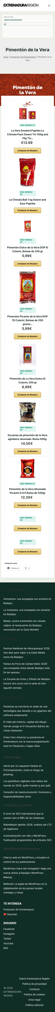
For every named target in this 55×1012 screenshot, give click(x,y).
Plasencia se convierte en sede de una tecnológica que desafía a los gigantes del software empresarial (27, 711)
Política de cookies (34, 994)
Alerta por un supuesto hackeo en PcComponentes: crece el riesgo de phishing (23, 770)
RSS (5, 948)
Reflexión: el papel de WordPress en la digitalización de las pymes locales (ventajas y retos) (25, 888)
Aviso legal (34, 999)
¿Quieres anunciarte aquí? (13, 19)
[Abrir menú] (49, 5)
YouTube (8, 943)
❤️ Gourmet (10, 914)
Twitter (7, 938)
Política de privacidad (34, 983)
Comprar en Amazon (27, 150)
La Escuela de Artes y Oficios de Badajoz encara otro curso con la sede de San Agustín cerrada (26, 683)
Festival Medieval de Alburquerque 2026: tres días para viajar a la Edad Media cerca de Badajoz (26, 652)
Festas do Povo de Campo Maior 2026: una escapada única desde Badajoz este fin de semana (26, 668)
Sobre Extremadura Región (34, 978)
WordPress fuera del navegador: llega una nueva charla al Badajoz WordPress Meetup (27, 873)
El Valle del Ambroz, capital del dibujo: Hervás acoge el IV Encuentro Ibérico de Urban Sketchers (26, 726)
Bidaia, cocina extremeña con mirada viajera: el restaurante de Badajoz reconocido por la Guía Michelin (24, 625)
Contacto (34, 989)
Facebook (9, 929)
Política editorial (34, 1005)
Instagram (9, 933)
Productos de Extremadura (18, 909)
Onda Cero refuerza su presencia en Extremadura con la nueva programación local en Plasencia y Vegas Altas (26, 741)
